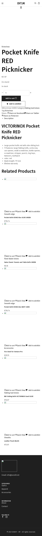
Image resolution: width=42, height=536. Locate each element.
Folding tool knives (32, 108)
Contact (5, 506)
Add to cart (10, 98)
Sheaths (7, 438)
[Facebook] (3, 517)
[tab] (22, 118)
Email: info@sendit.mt (10, 475)
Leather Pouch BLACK (11, 441)
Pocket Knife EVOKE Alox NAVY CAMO (17, 307)
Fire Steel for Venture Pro (13, 352)
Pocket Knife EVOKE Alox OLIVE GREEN (17, 217)
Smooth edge (9, 214)
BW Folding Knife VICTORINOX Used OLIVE (18, 396)
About (4, 503)
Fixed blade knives (11, 259)
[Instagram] (6, 517)
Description (8, 118)
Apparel (5, 489)
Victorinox (6, 47)
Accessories (9, 348)
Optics (4, 485)
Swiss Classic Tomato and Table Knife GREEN (20, 262)
